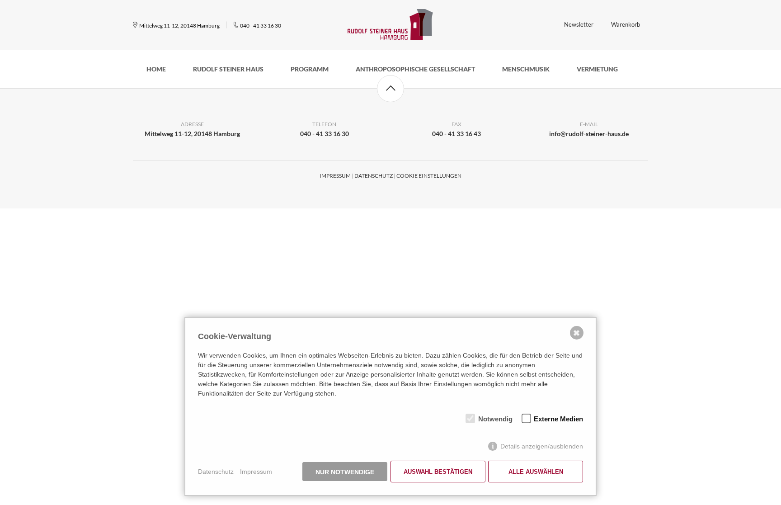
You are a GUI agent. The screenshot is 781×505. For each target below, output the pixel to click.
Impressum (335, 175)
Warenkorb (625, 24)
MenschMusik (526, 69)
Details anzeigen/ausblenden (541, 446)
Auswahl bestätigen (438, 471)
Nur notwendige (344, 472)
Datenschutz (373, 175)
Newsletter (578, 24)
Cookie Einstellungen (428, 175)
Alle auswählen (535, 471)
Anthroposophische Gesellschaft (415, 69)
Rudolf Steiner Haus (228, 69)
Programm (310, 69)
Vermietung (597, 69)
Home (156, 69)
